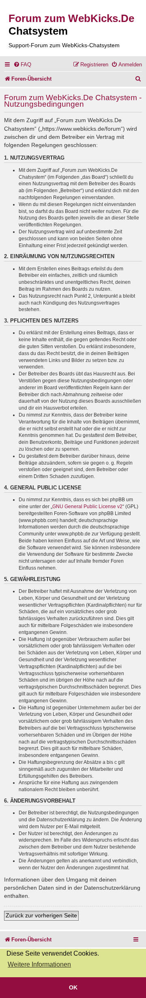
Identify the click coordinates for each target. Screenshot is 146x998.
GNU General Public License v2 (87, 506)
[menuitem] (22, 64)
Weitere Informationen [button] (39, 964)
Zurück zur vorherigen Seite (41, 915)
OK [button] (73, 987)
